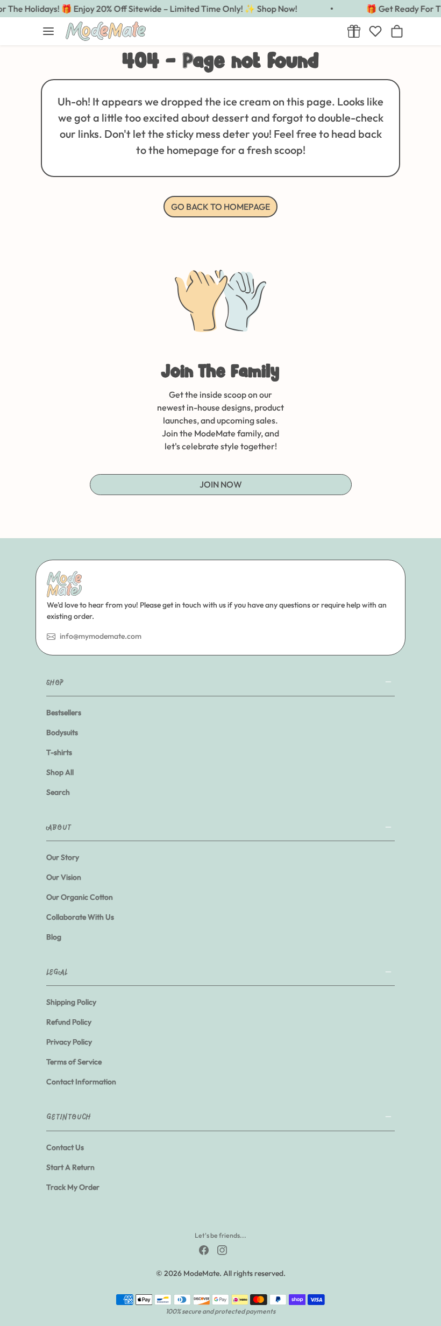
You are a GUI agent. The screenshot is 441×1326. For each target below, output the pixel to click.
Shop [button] (54, 682)
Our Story (62, 857)
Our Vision (63, 877)
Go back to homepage (220, 206)
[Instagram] (222, 1249)
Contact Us (65, 1147)
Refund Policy (68, 1022)
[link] (354, 31)
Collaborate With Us (80, 917)
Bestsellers (63, 712)
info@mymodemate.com (100, 636)
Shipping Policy (71, 1002)
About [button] (58, 826)
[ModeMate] (200, 31)
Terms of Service (74, 1062)
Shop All (60, 772)
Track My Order (72, 1187)
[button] (48, 31)
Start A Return (70, 1167)
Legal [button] (57, 971)
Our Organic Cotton (79, 897)
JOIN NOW (221, 484)
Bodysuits (62, 732)
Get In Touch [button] (68, 1116)
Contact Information (81, 1082)
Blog (53, 937)
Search (58, 792)
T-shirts (59, 752)
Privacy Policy (69, 1042)
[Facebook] (204, 1249)
